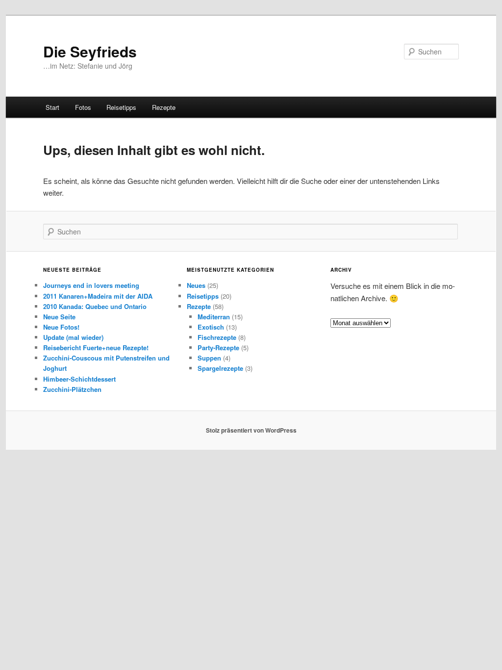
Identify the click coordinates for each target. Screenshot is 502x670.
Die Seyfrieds (90, 51)
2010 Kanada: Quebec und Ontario (95, 306)
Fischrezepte (217, 337)
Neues (196, 285)
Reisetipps (121, 107)
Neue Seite (59, 316)
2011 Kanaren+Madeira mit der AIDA (97, 296)
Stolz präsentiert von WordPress (251, 430)
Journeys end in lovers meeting (91, 285)
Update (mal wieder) (73, 337)
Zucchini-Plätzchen (72, 389)
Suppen (209, 357)
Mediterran (214, 316)
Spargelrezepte (220, 368)
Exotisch (211, 327)
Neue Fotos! (61, 327)
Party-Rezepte (218, 347)
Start (52, 107)
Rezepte (164, 107)
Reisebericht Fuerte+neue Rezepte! (96, 347)
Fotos (83, 107)
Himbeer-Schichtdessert (79, 379)
